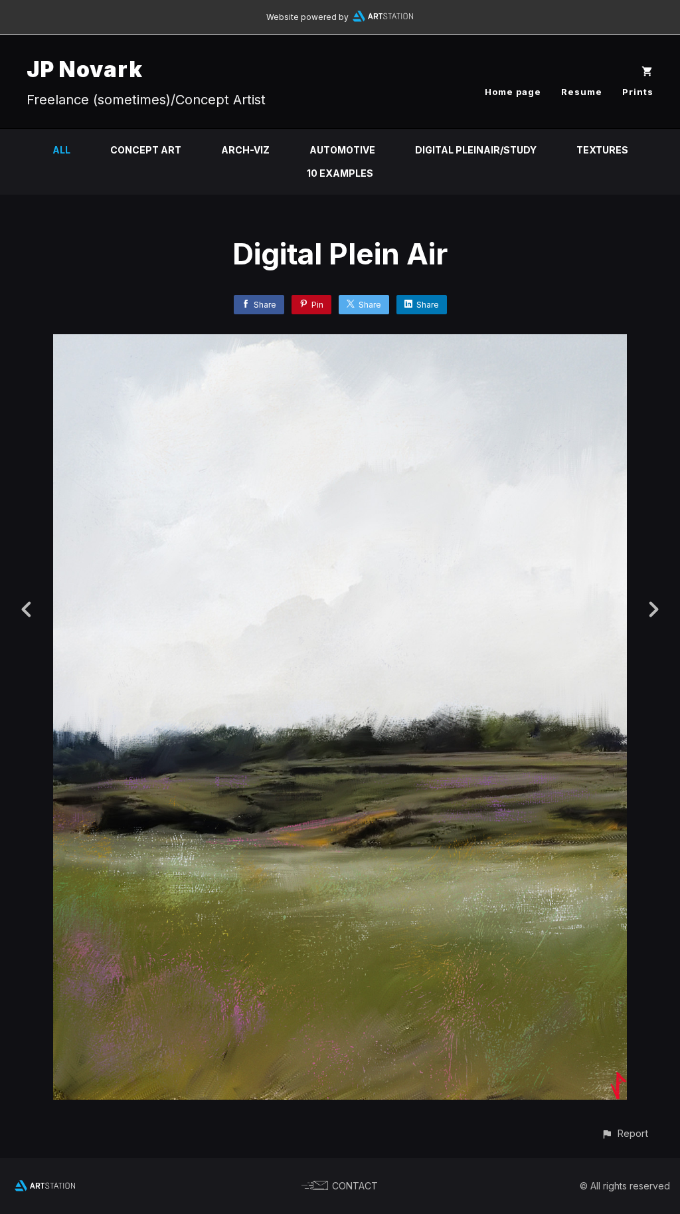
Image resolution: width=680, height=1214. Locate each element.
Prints (637, 91)
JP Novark (85, 69)
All (61, 149)
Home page (513, 91)
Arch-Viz (245, 149)
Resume (581, 91)
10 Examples (340, 173)
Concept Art (145, 149)
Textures (602, 149)
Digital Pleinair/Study (476, 149)
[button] (624, 1133)
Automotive (342, 149)
